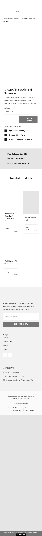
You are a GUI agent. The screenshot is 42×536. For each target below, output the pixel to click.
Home (5, 19)
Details (15, 231)
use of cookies (33, 532)
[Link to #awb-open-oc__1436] (32, 11)
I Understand (21, 534)
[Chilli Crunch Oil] (11, 248)
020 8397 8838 (13, 372)
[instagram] (10, 355)
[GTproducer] (36, 2)
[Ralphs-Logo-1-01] (11, 3)
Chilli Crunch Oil (10, 261)
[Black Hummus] (31, 202)
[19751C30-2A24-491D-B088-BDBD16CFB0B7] (28, 2)
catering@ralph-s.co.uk (16, 376)
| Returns (26, 408)
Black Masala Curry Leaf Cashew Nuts (9, 216)
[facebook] (5, 355)
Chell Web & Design (28, 410)
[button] (21, 131)
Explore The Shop (13, 19)
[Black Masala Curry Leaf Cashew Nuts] (11, 201)
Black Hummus (30, 217)
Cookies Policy (17, 410)
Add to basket (29, 119)
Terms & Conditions (13, 408)
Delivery (22, 408)
